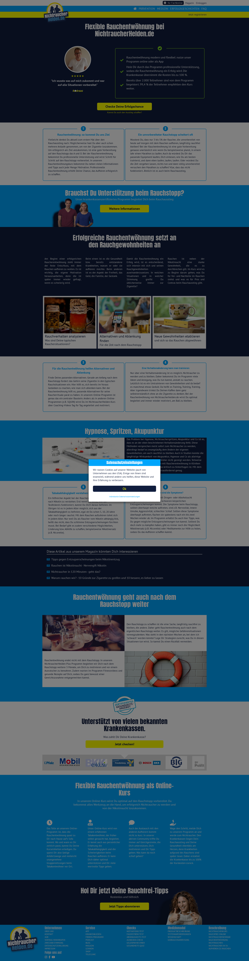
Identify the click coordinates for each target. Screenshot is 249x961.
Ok (124, 489)
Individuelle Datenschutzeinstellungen (124, 496)
